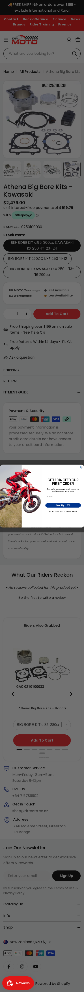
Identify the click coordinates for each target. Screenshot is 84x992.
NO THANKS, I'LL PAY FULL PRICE (63, 512)
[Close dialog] (81, 467)
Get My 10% (63, 505)
